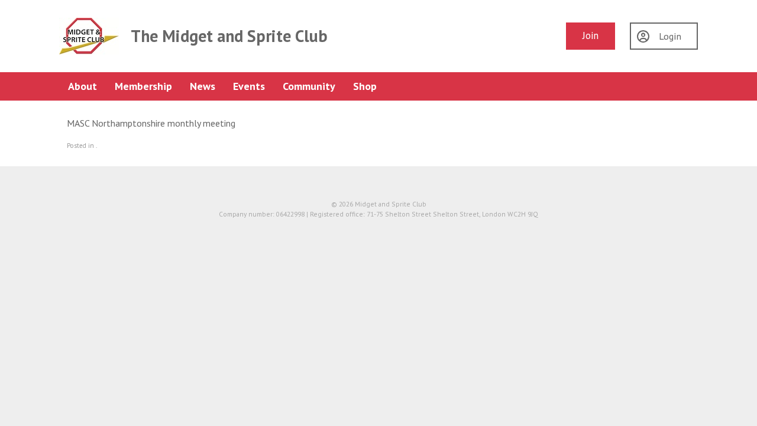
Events (249, 86)
